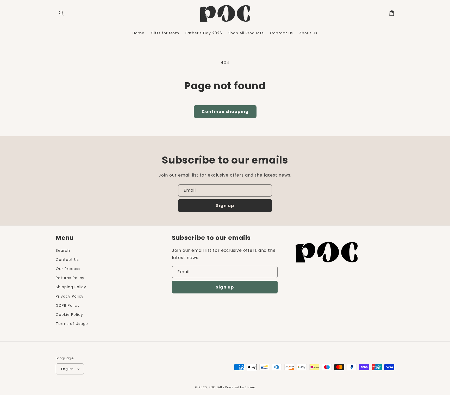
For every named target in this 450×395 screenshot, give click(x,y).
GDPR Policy (68, 305)
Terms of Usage (72, 323)
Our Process (68, 268)
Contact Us (67, 259)
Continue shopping (225, 112)
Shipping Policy (71, 287)
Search (63, 250)
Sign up (225, 206)
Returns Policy (70, 277)
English (67, 368)
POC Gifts (216, 387)
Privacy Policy (70, 296)
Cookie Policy (69, 314)
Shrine (250, 387)
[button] (61, 13)
